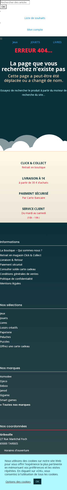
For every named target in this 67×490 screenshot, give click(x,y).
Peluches (5, 337)
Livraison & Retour (11, 260)
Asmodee (6, 376)
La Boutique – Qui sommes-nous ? (21, 250)
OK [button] (37, 481)
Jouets (4, 318)
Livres (3, 322)
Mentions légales (10, 283)
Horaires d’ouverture (14, 450)
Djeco (3, 381)
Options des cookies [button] (18, 481)
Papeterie (6, 332)
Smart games (8, 400)
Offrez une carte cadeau (15, 346)
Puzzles (4, 341)
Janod (3, 390)
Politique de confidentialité (16, 278)
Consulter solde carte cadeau (18, 269)
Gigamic (5, 395)
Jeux (2, 313)
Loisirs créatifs (9, 327)
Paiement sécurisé (11, 264)
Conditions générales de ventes (19, 274)
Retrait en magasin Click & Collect (20, 255)
